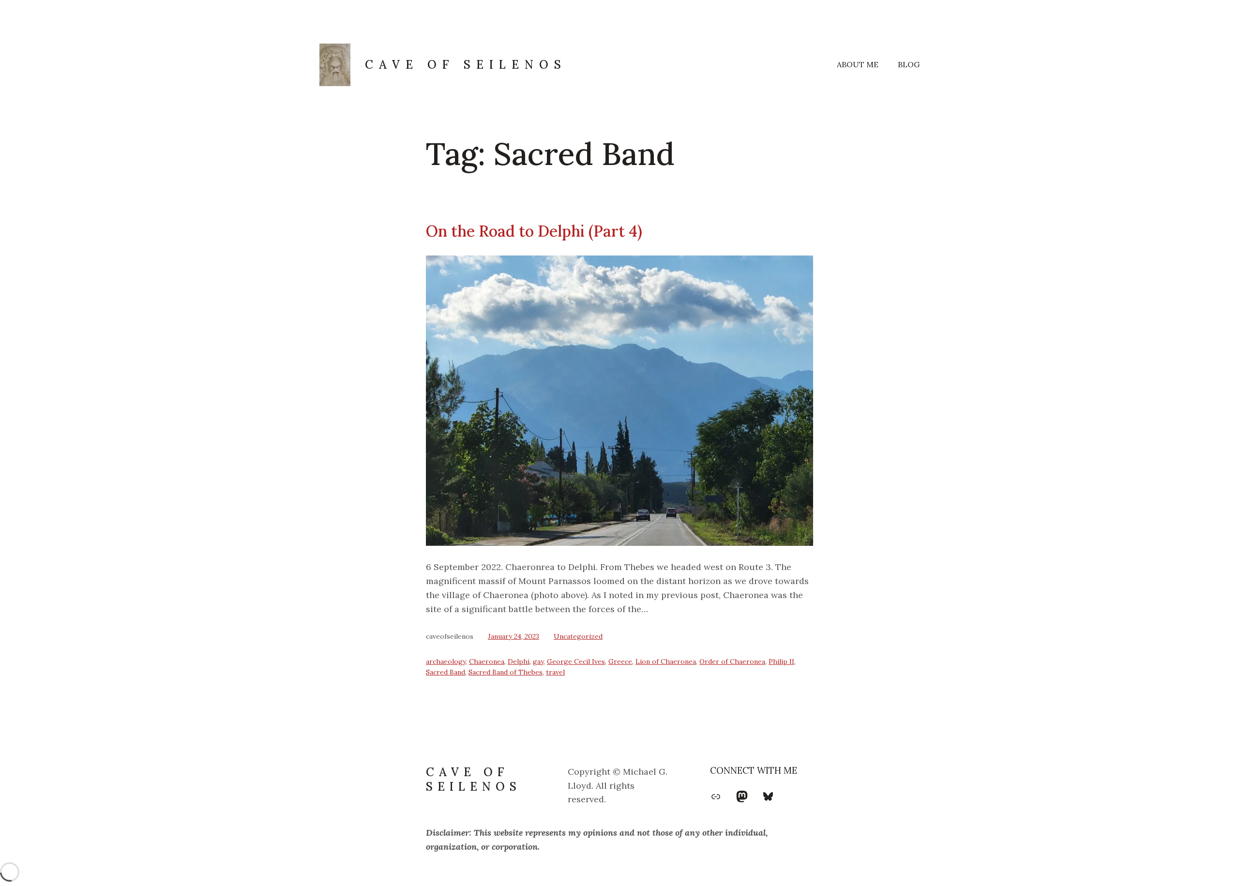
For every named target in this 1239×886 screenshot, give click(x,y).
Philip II (781, 661)
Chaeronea (486, 661)
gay (538, 661)
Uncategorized (578, 636)
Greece (620, 661)
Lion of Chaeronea (665, 661)
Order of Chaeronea (732, 661)
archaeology (446, 661)
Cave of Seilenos (466, 64)
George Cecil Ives (576, 661)
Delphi (518, 661)
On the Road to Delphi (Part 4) (534, 231)
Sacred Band (445, 672)
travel (555, 672)
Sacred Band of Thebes (505, 672)
